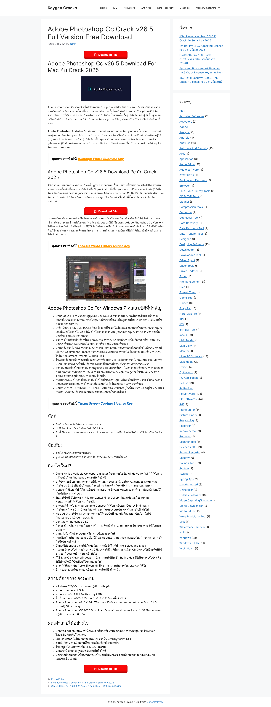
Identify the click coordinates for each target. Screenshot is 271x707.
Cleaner (184, 201)
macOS (184, 335)
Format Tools (187, 292)
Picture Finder (188, 415)
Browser (184, 185)
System (184, 468)
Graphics (185, 7)
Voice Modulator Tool (192, 516)
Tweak (183, 473)
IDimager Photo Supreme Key (101, 159)
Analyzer (184, 132)
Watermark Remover (192, 527)
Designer (185, 239)
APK (182, 153)
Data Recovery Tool (191, 228)
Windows (185, 537)
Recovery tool (188, 431)
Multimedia (186, 361)
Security (184, 457)
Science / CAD (188, 447)
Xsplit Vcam (186, 548)
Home (103, 7)
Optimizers (186, 372)
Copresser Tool (188, 217)
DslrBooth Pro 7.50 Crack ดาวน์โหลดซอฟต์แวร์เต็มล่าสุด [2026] (197, 59)
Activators (129, 7)
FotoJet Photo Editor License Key (104, 246)
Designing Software (191, 244)
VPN (182, 521)
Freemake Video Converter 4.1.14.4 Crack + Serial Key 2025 (82, 682)
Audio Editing (187, 164)
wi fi (182, 532)
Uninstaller (186, 489)
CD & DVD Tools (189, 196)
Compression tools (191, 207)
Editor (183, 276)
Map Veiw (185, 345)
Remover (185, 436)
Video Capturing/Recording (196, 500)
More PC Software (206, 7)
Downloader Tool (190, 255)
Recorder (185, 425)
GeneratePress (155, 701)
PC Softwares (188, 399)
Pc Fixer (184, 383)
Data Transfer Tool (191, 233)
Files (182, 287)
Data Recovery (165, 7)
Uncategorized (188, 484)
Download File (107, 54)
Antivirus (146, 7)
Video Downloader (191, 505)
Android (184, 137)
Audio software (189, 169)
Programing (186, 420)
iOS (181, 324)
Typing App (186, 479)
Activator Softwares (191, 116)
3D (181, 111)
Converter (185, 212)
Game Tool (186, 297)
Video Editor (187, 511)
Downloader (187, 249)
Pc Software (187, 393)
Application (186, 159)
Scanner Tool (187, 441)
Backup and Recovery (193, 180)
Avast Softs (186, 175)
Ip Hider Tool (187, 329)
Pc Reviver (186, 388)
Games (183, 303)
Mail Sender (186, 340)
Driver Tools (186, 265)
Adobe (183, 127)
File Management (190, 281)
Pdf (181, 404)
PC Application (188, 377)
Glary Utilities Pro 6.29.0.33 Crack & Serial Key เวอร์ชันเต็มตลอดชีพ (86, 686)
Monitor (184, 351)
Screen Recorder (189, 452)
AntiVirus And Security (193, 148)
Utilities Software (190, 495)
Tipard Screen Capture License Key (105, 403)
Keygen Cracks (62, 7)
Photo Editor (58, 679)
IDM (115, 7)
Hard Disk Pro (188, 313)
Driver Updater (188, 271)
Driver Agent (187, 260)
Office (183, 367)
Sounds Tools (188, 463)
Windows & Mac (189, 543)
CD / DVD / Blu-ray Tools (194, 191)
